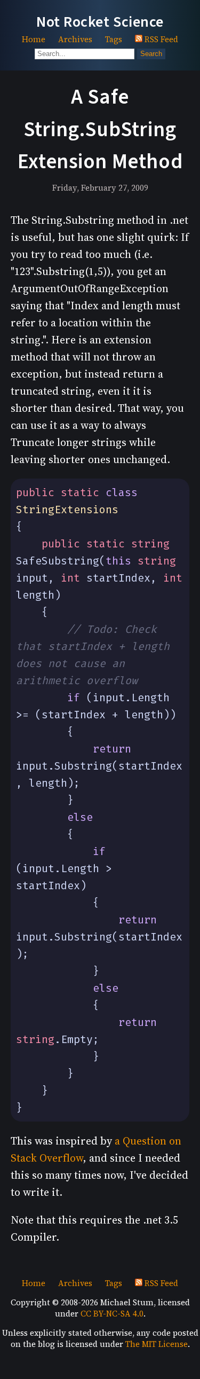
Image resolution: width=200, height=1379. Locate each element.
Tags (113, 39)
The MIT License (156, 1344)
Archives (75, 39)
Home (33, 39)
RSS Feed (160, 39)
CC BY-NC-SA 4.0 (112, 1313)
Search (151, 54)
